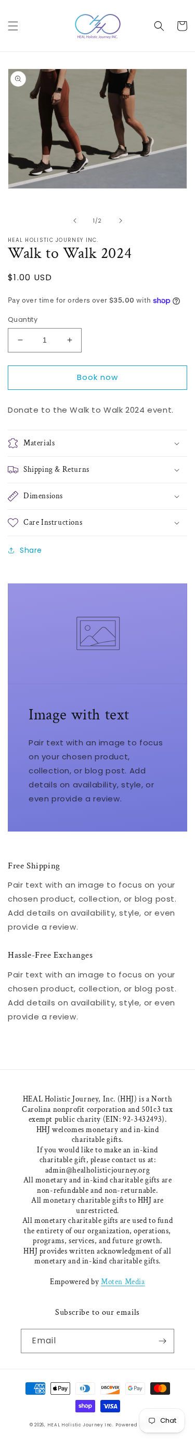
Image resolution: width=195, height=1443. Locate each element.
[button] (13, 26)
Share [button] (31, 550)
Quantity (22, 319)
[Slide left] (74, 220)
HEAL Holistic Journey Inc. (80, 1425)
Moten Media (123, 1282)
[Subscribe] (162, 1341)
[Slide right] (120, 220)
